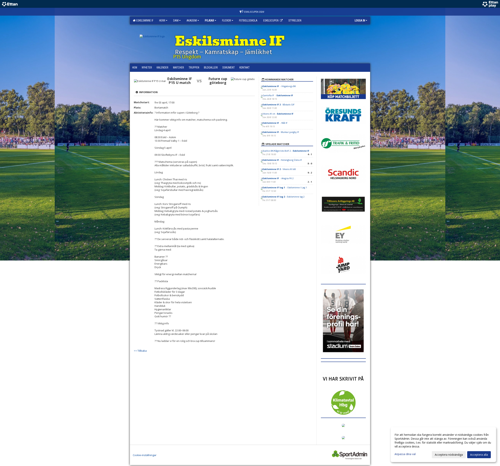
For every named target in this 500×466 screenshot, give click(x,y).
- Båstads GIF (278, 104)
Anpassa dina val (405, 454)
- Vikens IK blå (279, 169)
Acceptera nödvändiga (449, 454)
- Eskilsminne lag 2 (283, 196)
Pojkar (209, 20)
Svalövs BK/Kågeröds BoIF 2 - (286, 150)
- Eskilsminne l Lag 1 (284, 187)
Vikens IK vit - (278, 113)
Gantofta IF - (278, 95)
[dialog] (443, 444)
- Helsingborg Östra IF (282, 159)
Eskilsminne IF (144, 20)
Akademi (192, 20)
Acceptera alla (479, 454)
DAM (176, 20)
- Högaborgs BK (279, 86)
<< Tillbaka (140, 350)
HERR (162, 20)
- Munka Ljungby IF (281, 132)
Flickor (226, 20)
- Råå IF (275, 122)
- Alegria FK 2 (278, 178)
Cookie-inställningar (144, 455)
